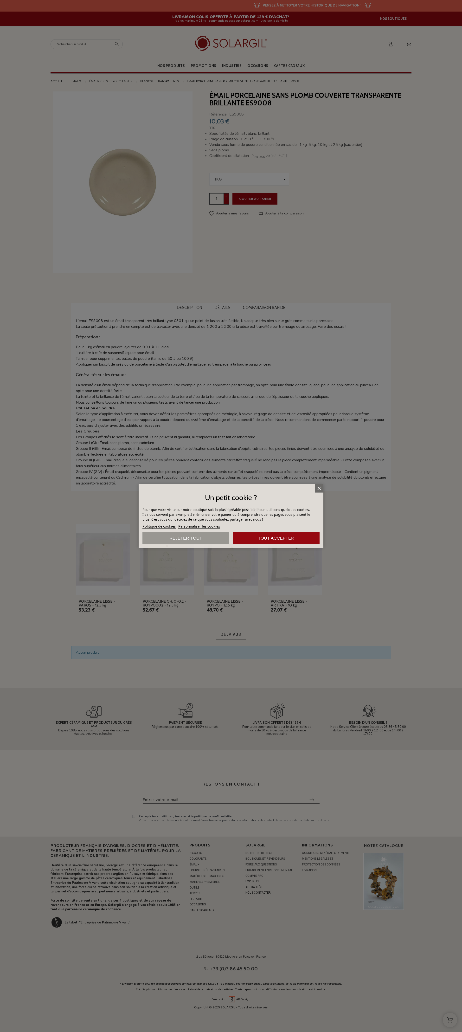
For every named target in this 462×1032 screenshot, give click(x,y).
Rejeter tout (185, 537)
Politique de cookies (159, 525)
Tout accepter (276, 537)
